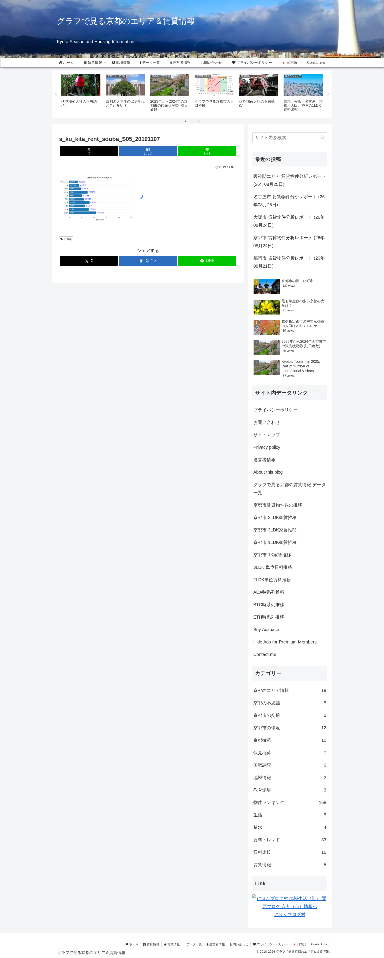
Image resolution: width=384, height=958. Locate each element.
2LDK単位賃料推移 (272, 579)
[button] (322, 137)
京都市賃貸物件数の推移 (277, 505)
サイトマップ (266, 434)
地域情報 (173, 944)
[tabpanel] (81, 93)
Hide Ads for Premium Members (285, 641)
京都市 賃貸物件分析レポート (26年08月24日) (289, 241)
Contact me (264, 654)
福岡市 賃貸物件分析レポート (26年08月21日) (289, 262)
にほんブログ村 (289, 914)
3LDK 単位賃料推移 (272, 567)
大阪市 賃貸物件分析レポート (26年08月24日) (289, 221)
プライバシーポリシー (275, 409)
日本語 (68, 239)
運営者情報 (264, 459)
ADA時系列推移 (268, 592)
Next (328, 94)
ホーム (133, 944)
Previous (56, 94)
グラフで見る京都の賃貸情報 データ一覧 (289, 488)
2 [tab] (192, 121)
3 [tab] (198, 121)
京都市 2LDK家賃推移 (275, 517)
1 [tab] (185, 121)
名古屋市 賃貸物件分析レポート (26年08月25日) (289, 200)
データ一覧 (194, 944)
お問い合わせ (266, 422)
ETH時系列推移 (268, 617)
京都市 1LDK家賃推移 (275, 542)
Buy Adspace (266, 629)
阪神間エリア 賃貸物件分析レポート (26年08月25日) (289, 180)
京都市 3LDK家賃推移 (275, 529)
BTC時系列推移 (268, 604)
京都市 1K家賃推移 (272, 554)
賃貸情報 (152, 944)
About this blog (268, 472)
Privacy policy (266, 447)
